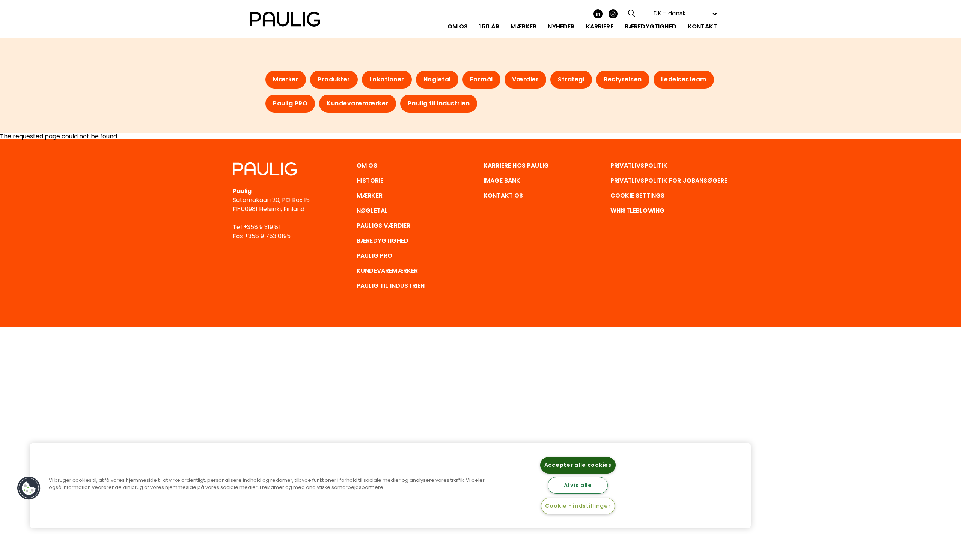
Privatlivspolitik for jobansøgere (668, 180)
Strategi (571, 79)
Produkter (334, 79)
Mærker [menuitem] (523, 26)
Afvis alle (578, 485)
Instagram (613, 13)
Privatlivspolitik (638, 165)
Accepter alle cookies (578, 465)
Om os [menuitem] (457, 26)
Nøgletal (437, 79)
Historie (370, 180)
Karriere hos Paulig (516, 165)
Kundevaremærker (358, 103)
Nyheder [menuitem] (561, 26)
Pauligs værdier (383, 225)
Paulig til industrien (439, 103)
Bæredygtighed (382, 240)
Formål (481, 79)
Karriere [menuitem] (599, 26)
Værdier (525, 79)
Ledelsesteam (683, 79)
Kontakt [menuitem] (702, 26)
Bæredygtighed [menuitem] (650, 26)
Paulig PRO (290, 103)
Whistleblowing (637, 210)
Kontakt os (503, 195)
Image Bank (502, 180)
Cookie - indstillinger (578, 506)
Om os (367, 165)
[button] (29, 488)
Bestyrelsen (623, 79)
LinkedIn (598, 13)
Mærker (285, 79)
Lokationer (386, 79)
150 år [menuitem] (489, 26)
